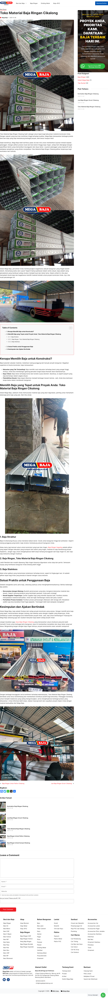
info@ (37, 983)
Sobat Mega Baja (83, 80)
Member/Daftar (101, 3)
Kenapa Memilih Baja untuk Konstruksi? (21, 331)
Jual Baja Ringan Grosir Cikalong (61, 783)
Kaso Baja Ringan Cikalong (25, 622)
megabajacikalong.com (46, 983)
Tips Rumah (82, 83)
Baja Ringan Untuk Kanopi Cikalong (18, 843)
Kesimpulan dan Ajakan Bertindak (19, 349)
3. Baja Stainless (15, 341)
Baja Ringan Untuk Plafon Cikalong (13, 783)
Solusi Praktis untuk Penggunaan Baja (20, 346)
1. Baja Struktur (14, 337)
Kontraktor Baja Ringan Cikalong (17, 806)
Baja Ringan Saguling (55, 547)
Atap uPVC (56, 3)
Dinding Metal (45, 3)
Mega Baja (66, 991)
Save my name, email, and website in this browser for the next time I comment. (20, 895)
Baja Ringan (34, 3)
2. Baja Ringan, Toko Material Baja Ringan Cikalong (25, 339)
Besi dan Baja (20, 3)
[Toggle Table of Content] (70, 327)
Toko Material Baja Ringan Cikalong (18, 829)
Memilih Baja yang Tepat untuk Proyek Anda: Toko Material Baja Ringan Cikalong (34, 334)
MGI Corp (55, 991)
